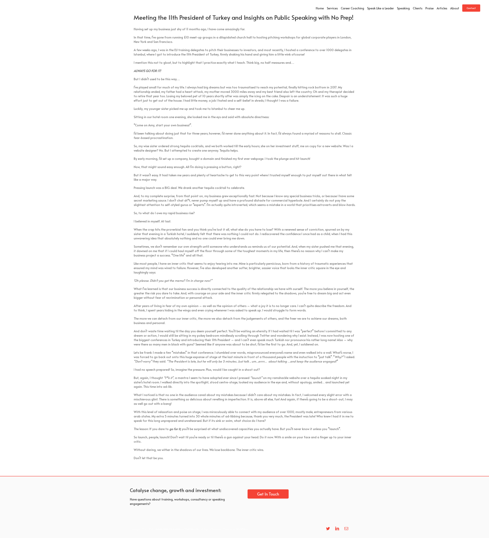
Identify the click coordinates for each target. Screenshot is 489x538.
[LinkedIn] (337, 528)
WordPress (242, 529)
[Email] (346, 528)
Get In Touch (268, 494)
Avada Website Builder (168, 529)
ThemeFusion (191, 529)
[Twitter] (328, 528)
